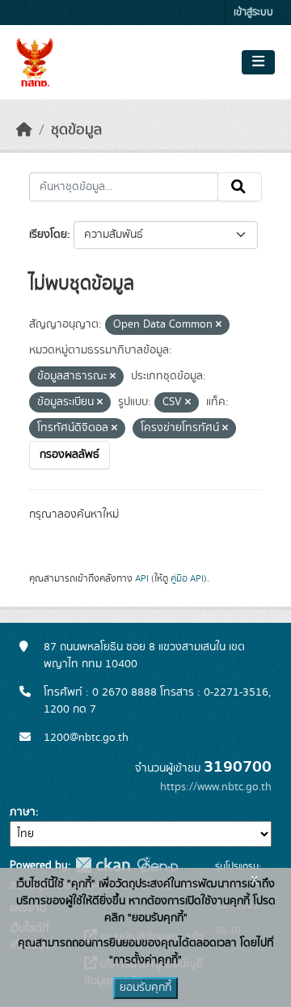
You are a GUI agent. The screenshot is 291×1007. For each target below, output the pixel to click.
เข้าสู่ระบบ (253, 12)
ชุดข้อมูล (76, 130)
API (142, 578)
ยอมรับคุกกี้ (145, 987)
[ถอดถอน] (218, 325)
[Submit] (239, 186)
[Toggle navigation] (258, 62)
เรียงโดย (48, 234)
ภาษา (23, 812)
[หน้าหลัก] (24, 130)
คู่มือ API (187, 578)
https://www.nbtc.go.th (216, 787)
